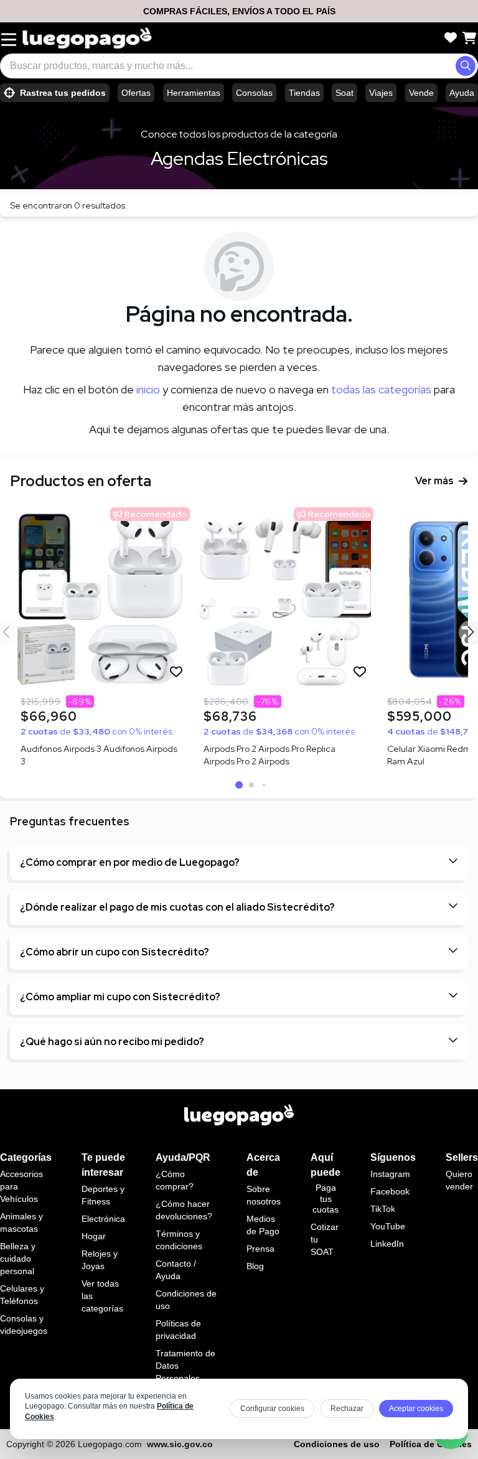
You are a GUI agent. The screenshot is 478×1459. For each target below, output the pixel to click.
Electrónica (103, 1219)
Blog (255, 1266)
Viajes (381, 93)
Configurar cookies (272, 1408)
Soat (344, 93)
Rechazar (346, 1408)
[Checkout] (469, 38)
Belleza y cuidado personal (17, 1258)
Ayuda (461, 93)
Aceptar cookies (416, 1408)
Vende (421, 93)
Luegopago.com (110, 1444)
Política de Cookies (431, 1444)
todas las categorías (381, 389)
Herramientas (193, 93)
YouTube (387, 1226)
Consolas (254, 93)
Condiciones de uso (337, 1444)
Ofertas (136, 93)
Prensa (260, 1249)
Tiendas (304, 93)
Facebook (390, 1191)
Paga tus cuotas (325, 1198)
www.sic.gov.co (180, 1444)
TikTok (382, 1209)
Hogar (94, 1236)
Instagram (390, 1174)
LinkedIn (387, 1244)
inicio (148, 389)
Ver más (434, 480)
